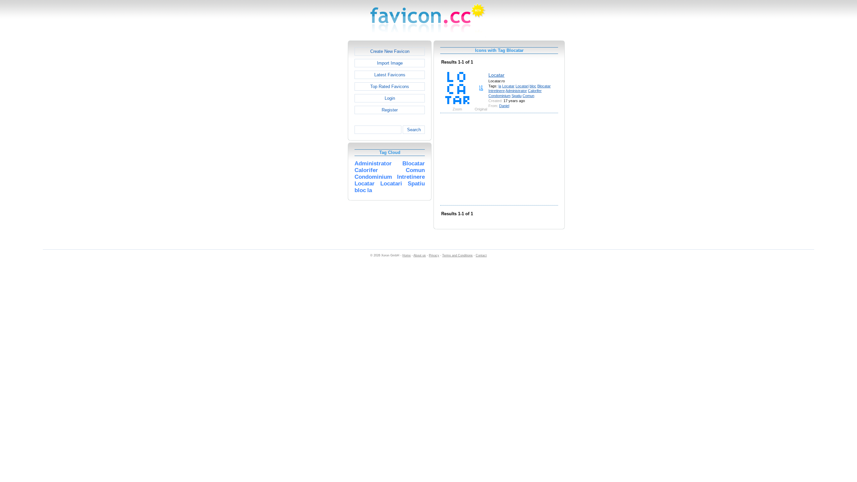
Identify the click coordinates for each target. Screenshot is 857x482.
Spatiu (517, 96)
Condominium (499, 96)
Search (414, 129)
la (499, 86)
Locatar (496, 75)
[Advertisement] (319, 141)
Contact (481, 255)
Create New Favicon (389, 51)
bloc (533, 86)
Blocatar (544, 86)
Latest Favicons (389, 74)
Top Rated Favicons (389, 86)
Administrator (516, 91)
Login (390, 98)
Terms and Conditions (457, 255)
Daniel (504, 106)
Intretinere (496, 91)
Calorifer (535, 91)
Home (406, 255)
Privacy (434, 255)
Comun (528, 96)
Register (390, 109)
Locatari (522, 86)
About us (419, 255)
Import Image (390, 63)
